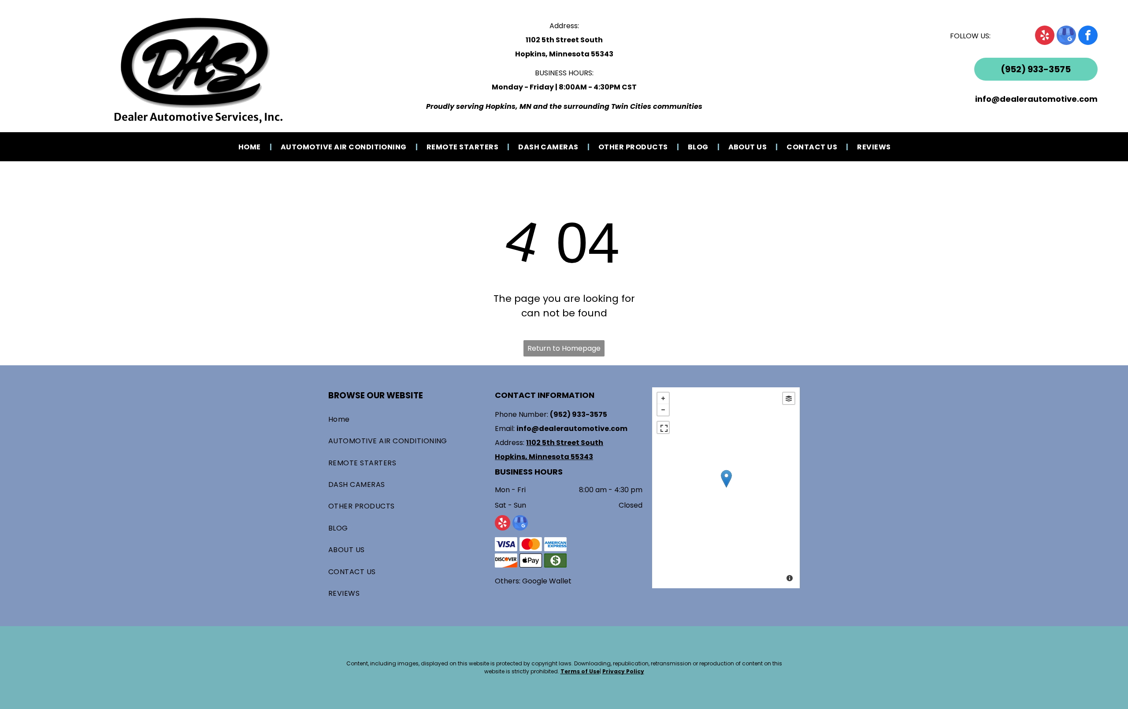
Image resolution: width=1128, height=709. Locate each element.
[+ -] (726, 487)
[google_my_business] (1066, 36)
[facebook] (1088, 36)
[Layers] (788, 398)
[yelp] (1044, 36)
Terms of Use (580, 671)
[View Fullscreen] (663, 427)
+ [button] (663, 398)
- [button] (663, 410)
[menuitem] (251, 146)
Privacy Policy (623, 671)
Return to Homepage (564, 348)
